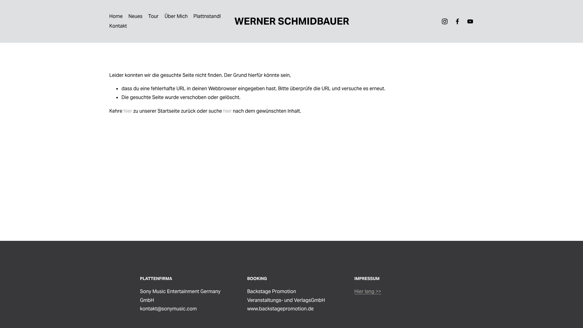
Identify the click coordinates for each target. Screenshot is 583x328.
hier (128, 111)
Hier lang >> (367, 291)
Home (116, 16)
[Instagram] (444, 21)
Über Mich (176, 16)
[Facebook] (457, 21)
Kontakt (118, 26)
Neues (135, 16)
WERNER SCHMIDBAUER (291, 21)
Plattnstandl (207, 16)
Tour (153, 16)
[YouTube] (470, 21)
